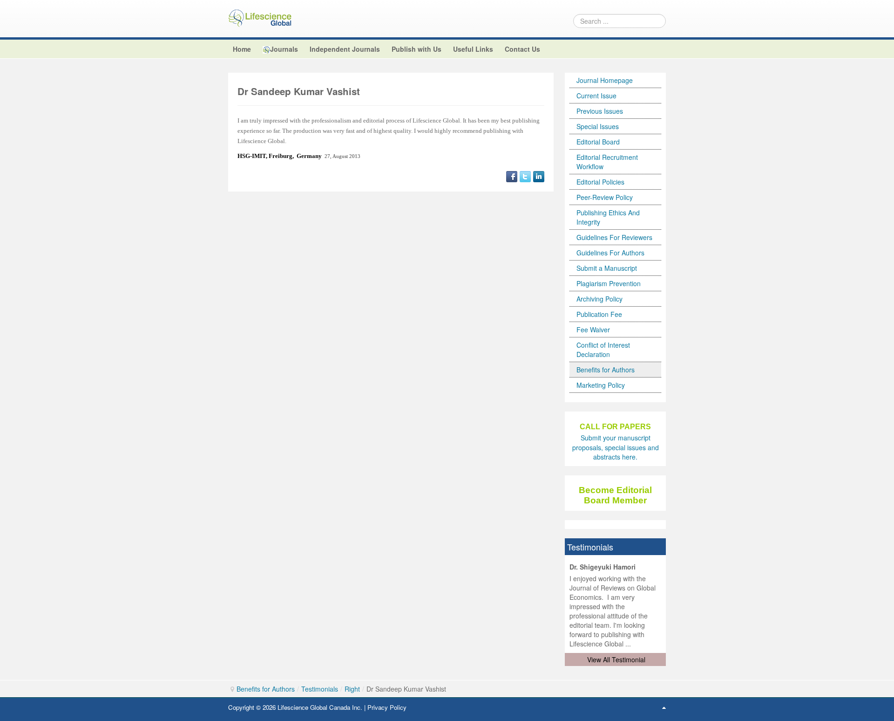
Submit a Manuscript (606, 268)
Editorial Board (598, 141)
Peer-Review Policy (604, 197)
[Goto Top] (664, 707)
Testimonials (319, 689)
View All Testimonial (616, 659)
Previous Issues (599, 111)
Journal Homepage (604, 80)
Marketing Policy (600, 385)
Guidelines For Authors (610, 252)
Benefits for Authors (605, 369)
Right (352, 689)
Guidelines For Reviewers (614, 237)
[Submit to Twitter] (525, 175)
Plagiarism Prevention (608, 283)
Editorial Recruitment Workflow (607, 161)
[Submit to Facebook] (511, 175)
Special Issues (597, 126)
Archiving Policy (599, 298)
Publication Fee (599, 314)
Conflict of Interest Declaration (603, 349)
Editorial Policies (600, 181)
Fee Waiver (593, 329)
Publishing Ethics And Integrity (608, 217)
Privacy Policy (386, 707)
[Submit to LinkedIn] (538, 175)
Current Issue (596, 95)
